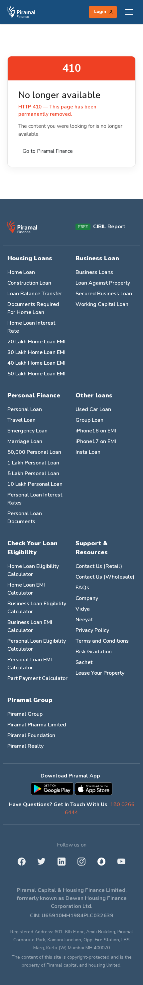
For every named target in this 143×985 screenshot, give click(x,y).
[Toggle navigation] (129, 12)
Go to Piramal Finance (48, 151)
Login (100, 12)
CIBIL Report (109, 226)
